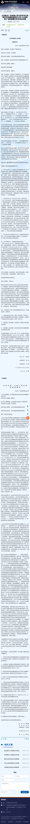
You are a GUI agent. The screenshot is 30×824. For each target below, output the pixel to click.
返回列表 (9, 11)
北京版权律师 (20, 25)
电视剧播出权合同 (11, 25)
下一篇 (25, 739)
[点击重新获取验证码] (12, 792)
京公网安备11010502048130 (17, 818)
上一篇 (4, 739)
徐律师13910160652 (12, 803)
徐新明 (8, 26)
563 (28, 30)
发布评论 (24, 792)
